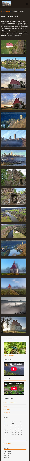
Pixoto (5, 406)
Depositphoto (7, 412)
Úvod (2, 11)
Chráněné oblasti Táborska (10, 403)
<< (5, 421)
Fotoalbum (8, 11)
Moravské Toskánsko (9, 355)
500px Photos (7, 409)
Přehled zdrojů (7, 443)
